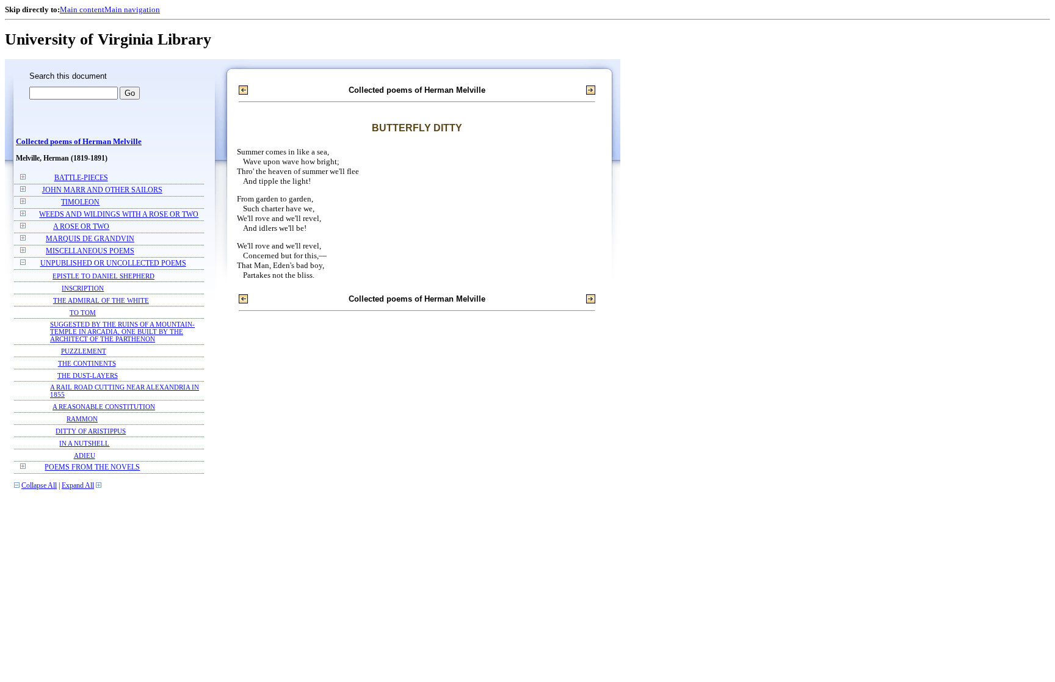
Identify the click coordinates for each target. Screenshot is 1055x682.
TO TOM (83, 312)
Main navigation (132, 9)
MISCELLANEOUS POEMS (90, 251)
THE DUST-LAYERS (87, 375)
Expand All (78, 486)
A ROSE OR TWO (81, 227)
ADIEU (84, 455)
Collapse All (39, 486)
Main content (82, 9)
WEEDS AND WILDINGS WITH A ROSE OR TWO (118, 215)
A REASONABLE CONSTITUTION (104, 406)
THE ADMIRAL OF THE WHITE (101, 300)
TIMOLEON (80, 202)
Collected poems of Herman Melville (79, 141)
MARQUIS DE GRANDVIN (90, 239)
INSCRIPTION (83, 288)
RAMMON (82, 419)
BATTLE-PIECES (81, 178)
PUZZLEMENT (83, 351)
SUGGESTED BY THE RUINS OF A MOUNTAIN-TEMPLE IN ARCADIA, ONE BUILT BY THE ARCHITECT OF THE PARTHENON (122, 332)
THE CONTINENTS (87, 363)
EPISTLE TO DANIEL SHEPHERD (103, 276)
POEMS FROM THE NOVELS (92, 467)
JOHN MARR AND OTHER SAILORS (102, 190)
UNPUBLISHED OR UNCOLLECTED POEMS (113, 263)
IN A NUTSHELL (84, 443)
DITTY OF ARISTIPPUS (91, 431)
